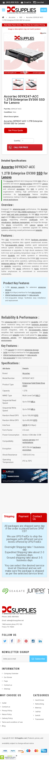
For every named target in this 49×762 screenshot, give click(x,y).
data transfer (36, 292)
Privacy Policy (7, 711)
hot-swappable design (14, 245)
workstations (6, 228)
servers (40, 225)
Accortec (12, 17)
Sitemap (7, 689)
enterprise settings (8, 264)
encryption (21, 189)
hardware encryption (39, 240)
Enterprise (26, 383)
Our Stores (8, 677)
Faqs (6, 681)
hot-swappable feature (38, 330)
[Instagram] (33, 641)
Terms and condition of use (12, 722)
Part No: (7, 109)
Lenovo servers (28, 440)
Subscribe (40, 658)
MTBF (21, 264)
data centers (33, 197)
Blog (3, 726)
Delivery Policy (7, 718)
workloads (33, 220)
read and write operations (17, 214)
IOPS (36, 415)
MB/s (37, 214)
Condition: (8, 112)
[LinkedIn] (40, 641)
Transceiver (39, 719)
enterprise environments (12, 186)
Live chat (40, 2)
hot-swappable (24, 194)
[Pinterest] (26, 641)
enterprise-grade (19, 209)
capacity (11, 350)
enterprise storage (32, 350)
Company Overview (11, 673)
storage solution (26, 184)
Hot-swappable (9, 358)
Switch (37, 715)
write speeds (29, 217)
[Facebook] (12, 641)
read (3, 217)
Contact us (8, 685)
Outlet (4, 703)
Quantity (17, 141)
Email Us (27, 2)
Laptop (38, 711)
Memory (38, 708)
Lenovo (6, 177)
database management (21, 222)
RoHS (36, 269)
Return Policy (7, 714)
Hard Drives (39, 700)
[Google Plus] (19, 641)
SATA (7, 292)
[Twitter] (5, 641)
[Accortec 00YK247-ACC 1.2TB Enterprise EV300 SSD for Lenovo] (18, 84)
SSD (20, 17)
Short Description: (11, 117)
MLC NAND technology (27, 212)
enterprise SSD (11, 322)
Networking (39, 704)
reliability (39, 230)
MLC (38, 395)
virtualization (6, 222)
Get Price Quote (15, 130)
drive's (8, 225)
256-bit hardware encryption (15, 295)
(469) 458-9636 (12, 2)
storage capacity (18, 287)
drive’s (18, 269)
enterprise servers (8, 338)
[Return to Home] (3, 17)
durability (11, 256)
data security (34, 295)
